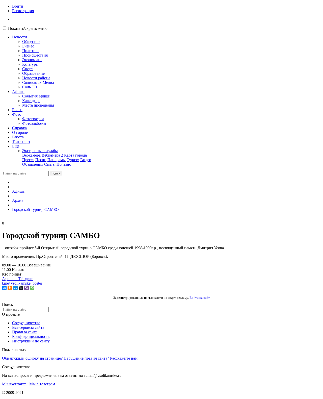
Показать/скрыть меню (27, 28)
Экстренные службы (40, 150)
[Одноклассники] (10, 288)
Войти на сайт (200, 298)
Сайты (50, 164)
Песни (40, 160)
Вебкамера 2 (52, 155)
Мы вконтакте (14, 384)
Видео (85, 160)
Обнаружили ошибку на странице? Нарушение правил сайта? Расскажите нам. (70, 358)
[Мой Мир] (15, 288)
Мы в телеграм (42, 384)
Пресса (28, 160)
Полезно (64, 164)
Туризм (73, 160)
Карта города (75, 155)
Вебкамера (31, 155)
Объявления (32, 164)
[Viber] (26, 288)
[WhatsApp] (32, 288)
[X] (21, 288)
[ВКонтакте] (4, 288)
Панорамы (56, 160)
